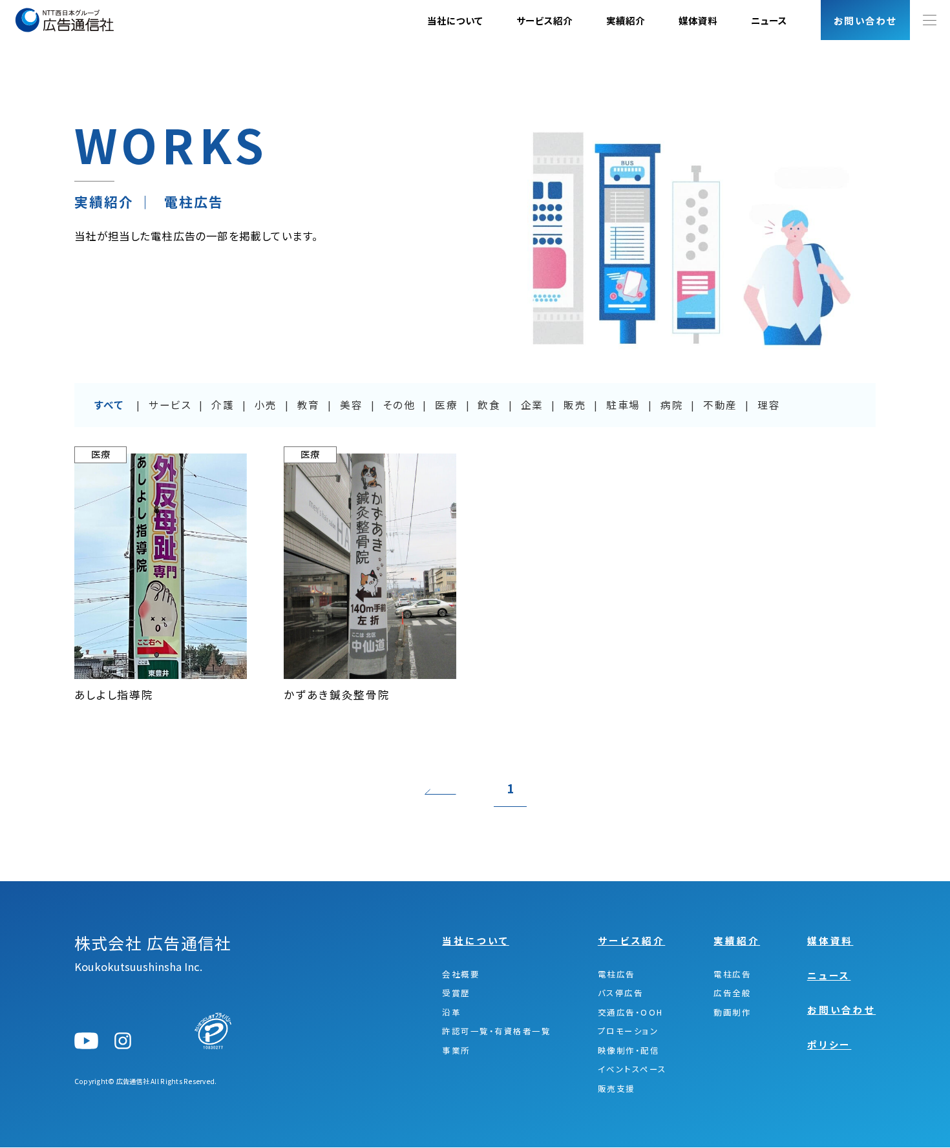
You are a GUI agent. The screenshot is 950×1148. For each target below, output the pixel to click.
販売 (575, 405)
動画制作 (732, 1013)
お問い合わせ (841, 1009)
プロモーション (628, 1031)
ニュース (769, 20)
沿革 (451, 1013)
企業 (532, 405)
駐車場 (623, 405)
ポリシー (829, 1044)
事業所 (456, 1051)
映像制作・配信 (628, 1051)
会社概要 (461, 974)
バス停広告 (620, 993)
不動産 (720, 405)
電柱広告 (616, 974)
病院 (671, 405)
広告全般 (732, 993)
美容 (351, 405)
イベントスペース (632, 1069)
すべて (109, 405)
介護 (222, 405)
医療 (446, 405)
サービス (170, 405)
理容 (768, 405)
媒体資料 (698, 20)
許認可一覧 (496, 1031)
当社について (455, 20)
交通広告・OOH (631, 1013)
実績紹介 (625, 20)
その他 (399, 405)
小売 (266, 405)
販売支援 (616, 1089)
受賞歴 (456, 993)
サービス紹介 (544, 20)
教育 (308, 405)
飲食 (489, 405)
